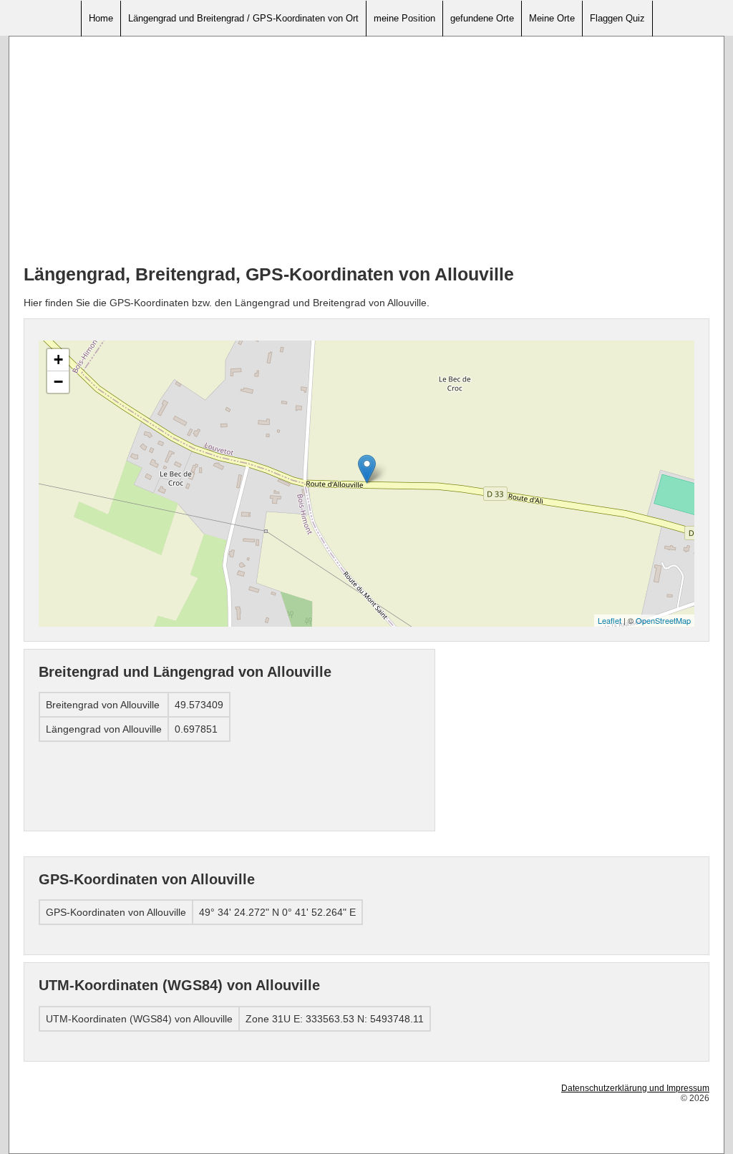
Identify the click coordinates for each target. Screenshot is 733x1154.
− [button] (58, 382)
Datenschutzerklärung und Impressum (635, 1088)
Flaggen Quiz (617, 18)
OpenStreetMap (663, 620)
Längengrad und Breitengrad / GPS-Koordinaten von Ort (243, 18)
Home (101, 18)
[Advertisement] (366, 151)
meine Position (404, 18)
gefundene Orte (482, 18)
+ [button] (58, 359)
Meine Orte (552, 18)
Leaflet (609, 620)
